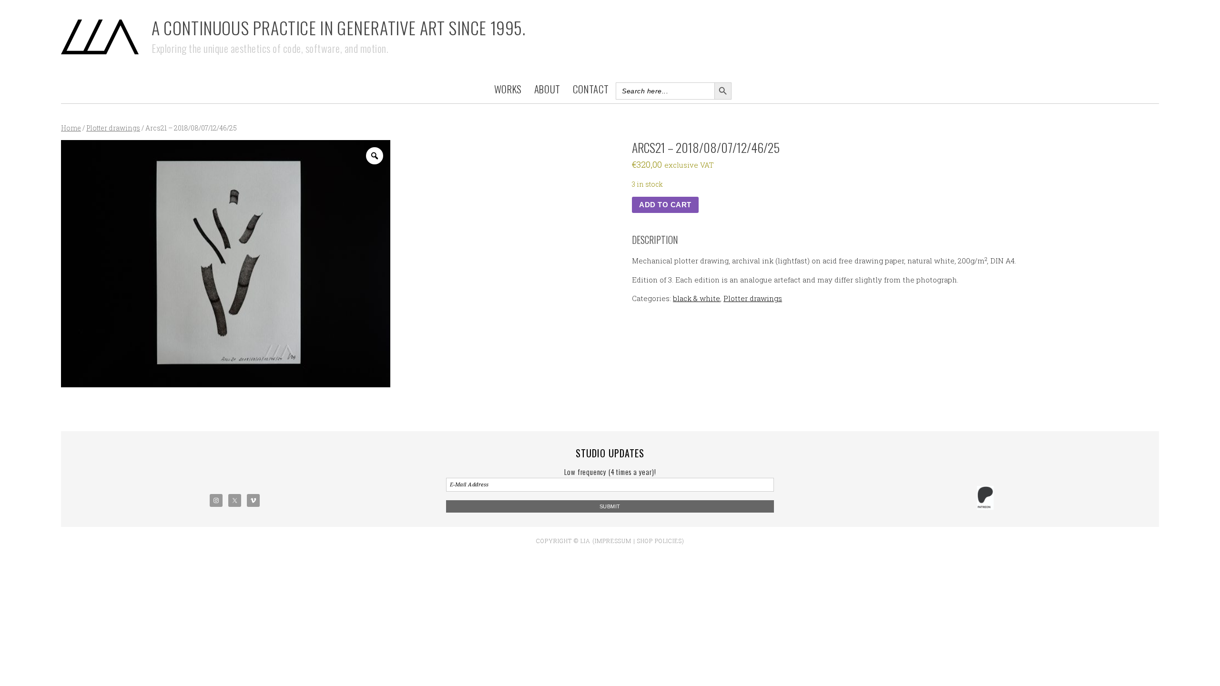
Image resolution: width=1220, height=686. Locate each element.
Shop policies (659, 541)
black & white (696, 298)
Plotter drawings (113, 128)
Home (71, 128)
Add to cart (665, 205)
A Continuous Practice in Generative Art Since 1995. (339, 27)
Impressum (613, 541)
